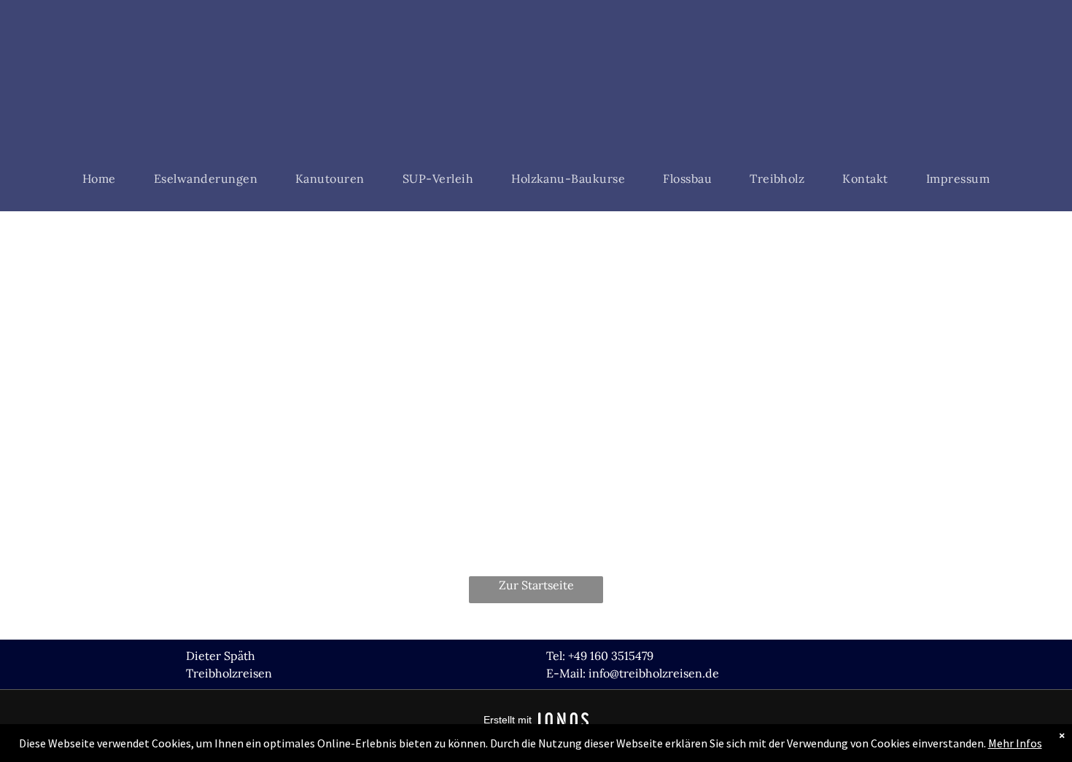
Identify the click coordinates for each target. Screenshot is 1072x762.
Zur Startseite (536, 585)
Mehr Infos (1015, 743)
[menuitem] (99, 178)
